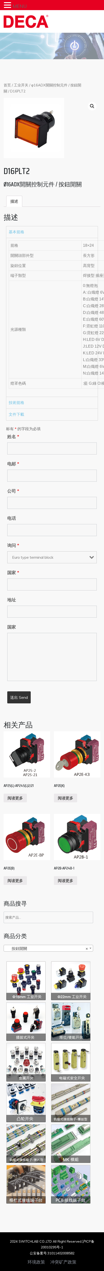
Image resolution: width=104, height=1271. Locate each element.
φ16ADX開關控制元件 (49, 85)
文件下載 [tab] (16, 414)
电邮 (13, 463)
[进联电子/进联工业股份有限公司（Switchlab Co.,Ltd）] (26, 21)
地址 (11, 599)
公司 (13, 491)
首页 (7, 85)
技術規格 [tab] (16, 403)
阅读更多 (15, 798)
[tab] (14, 201)
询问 (13, 545)
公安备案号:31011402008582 (52, 1253)
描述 (14, 201)
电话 (11, 518)
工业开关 (21, 85)
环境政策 (36, 1262)
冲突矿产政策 (63, 1262)
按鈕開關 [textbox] (47, 948)
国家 (13, 572)
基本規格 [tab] (16, 232)
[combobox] (48, 948)
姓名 (13, 436)
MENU (20, 6)
